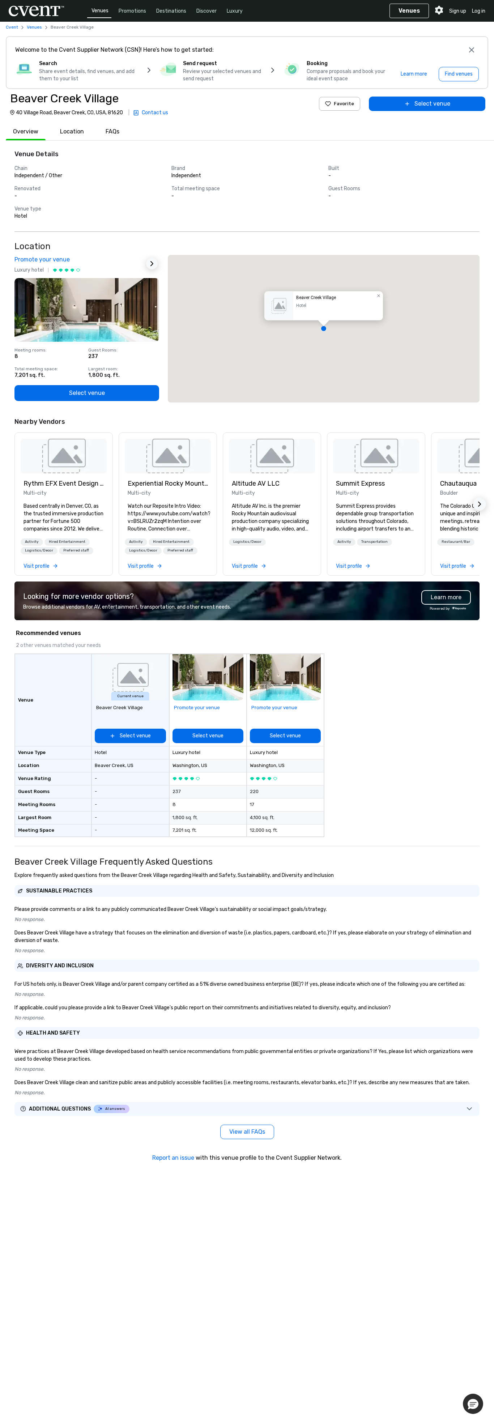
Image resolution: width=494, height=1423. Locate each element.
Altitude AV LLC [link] (256, 483)
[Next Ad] (152, 263)
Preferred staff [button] (76, 550)
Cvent (12, 27)
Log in (478, 11)
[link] (64, 456)
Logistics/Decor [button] (39, 550)
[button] (324, 328)
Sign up (457, 11)
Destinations (171, 11)
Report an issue (173, 1157)
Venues (99, 11)
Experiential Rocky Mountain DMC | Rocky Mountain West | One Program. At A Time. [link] (168, 483)
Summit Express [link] (360, 483)
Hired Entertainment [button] (67, 542)
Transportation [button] (374, 542)
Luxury (235, 11)
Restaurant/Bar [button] (456, 542)
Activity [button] (32, 542)
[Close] (471, 50)
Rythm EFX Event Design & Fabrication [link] (64, 483)
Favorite (344, 103)
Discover (206, 11)
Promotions (132, 11)
